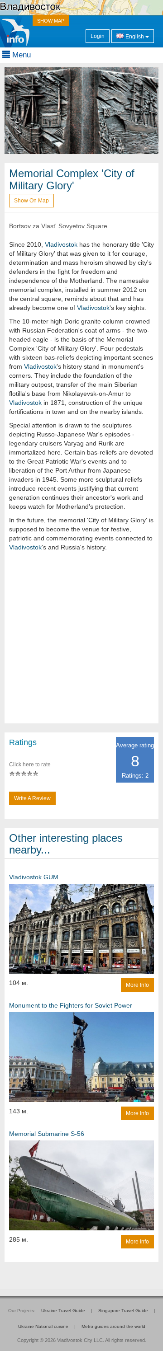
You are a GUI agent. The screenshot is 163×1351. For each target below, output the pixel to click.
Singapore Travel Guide (123, 1310)
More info (137, 985)
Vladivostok (61, 244)
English (134, 36)
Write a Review (32, 798)
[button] (16, 110)
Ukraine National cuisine (43, 1326)
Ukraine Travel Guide (63, 1310)
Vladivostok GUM (33, 877)
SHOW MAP (50, 20)
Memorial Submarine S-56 (46, 1133)
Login (98, 36)
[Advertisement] (81, 642)
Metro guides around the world (113, 1326)
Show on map (31, 200)
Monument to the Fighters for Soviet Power (70, 1005)
